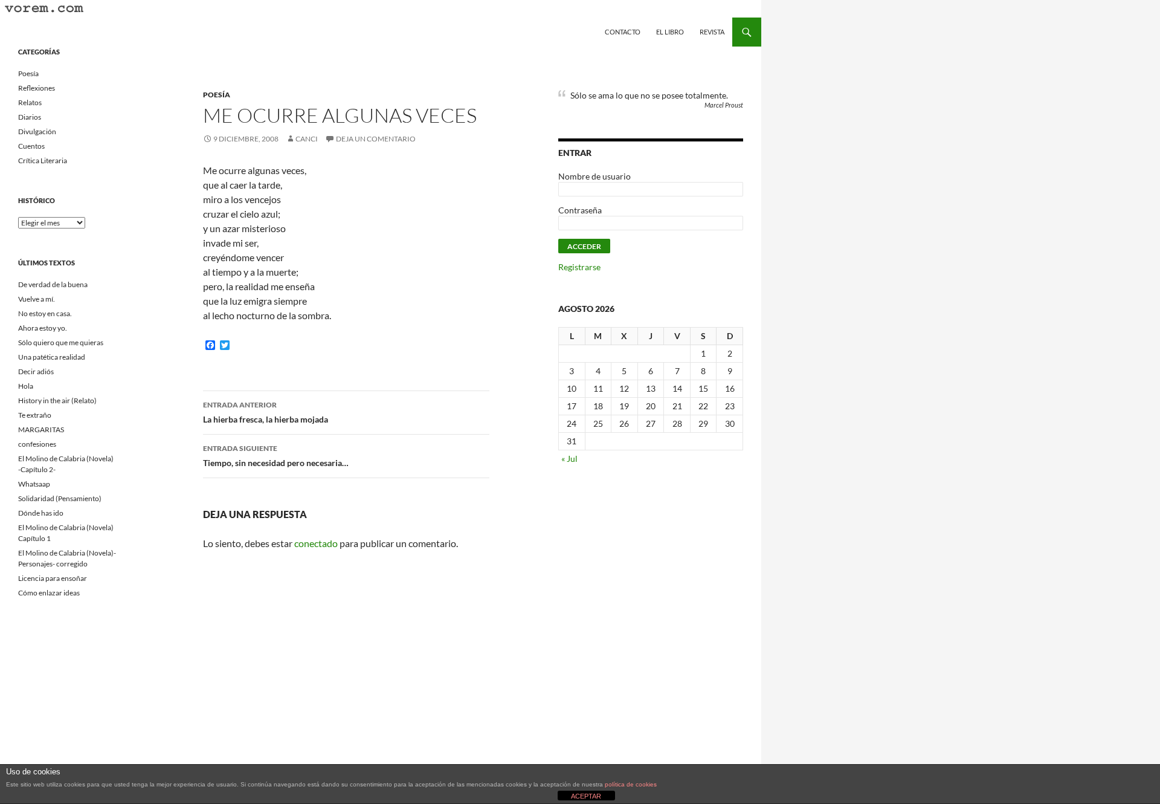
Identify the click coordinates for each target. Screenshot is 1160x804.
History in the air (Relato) (57, 400)
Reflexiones (36, 87)
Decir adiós (36, 371)
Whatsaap (34, 483)
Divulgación (37, 131)
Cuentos (31, 146)
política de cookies (631, 784)
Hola (25, 386)
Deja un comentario (376, 138)
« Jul (569, 458)
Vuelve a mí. (36, 298)
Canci (306, 138)
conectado (316, 543)
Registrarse (579, 267)
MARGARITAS (41, 429)
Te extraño (34, 415)
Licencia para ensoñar (52, 578)
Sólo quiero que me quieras (60, 342)
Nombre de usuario (594, 176)
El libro (670, 32)
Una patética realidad (51, 356)
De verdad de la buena (53, 284)
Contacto (622, 32)
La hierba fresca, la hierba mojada (265, 412)
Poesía (216, 94)
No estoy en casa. (45, 313)
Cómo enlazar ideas (49, 592)
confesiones (37, 444)
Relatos (30, 102)
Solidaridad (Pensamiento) (60, 498)
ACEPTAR (586, 796)
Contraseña (580, 210)
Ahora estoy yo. (42, 327)
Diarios (29, 117)
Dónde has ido (40, 512)
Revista (712, 32)
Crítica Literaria (42, 160)
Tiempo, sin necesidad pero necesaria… (276, 456)
